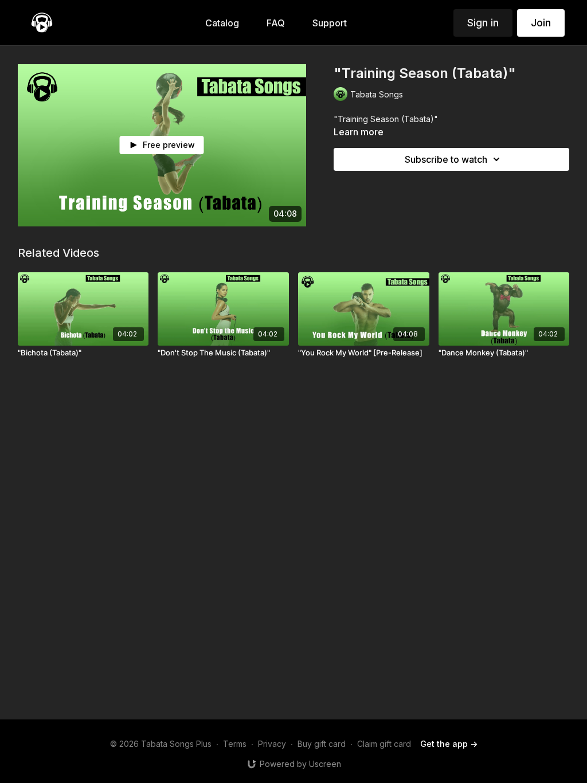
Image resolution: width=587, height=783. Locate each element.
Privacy (272, 744)
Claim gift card (384, 744)
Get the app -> (449, 744)
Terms (234, 744)
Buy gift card (322, 744)
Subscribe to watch (446, 159)
